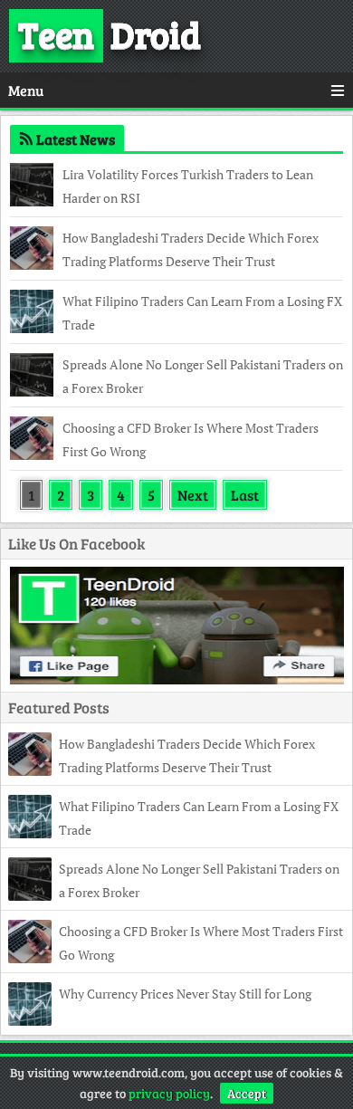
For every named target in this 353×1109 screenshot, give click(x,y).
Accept (246, 1093)
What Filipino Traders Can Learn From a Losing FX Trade (202, 312)
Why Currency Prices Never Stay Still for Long (185, 993)
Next (192, 494)
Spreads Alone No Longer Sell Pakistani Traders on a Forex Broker (202, 376)
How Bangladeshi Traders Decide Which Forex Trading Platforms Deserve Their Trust (190, 249)
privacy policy (169, 1093)
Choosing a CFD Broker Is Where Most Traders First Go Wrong (190, 439)
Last (245, 494)
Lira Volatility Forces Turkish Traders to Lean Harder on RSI (187, 186)
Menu (25, 90)
